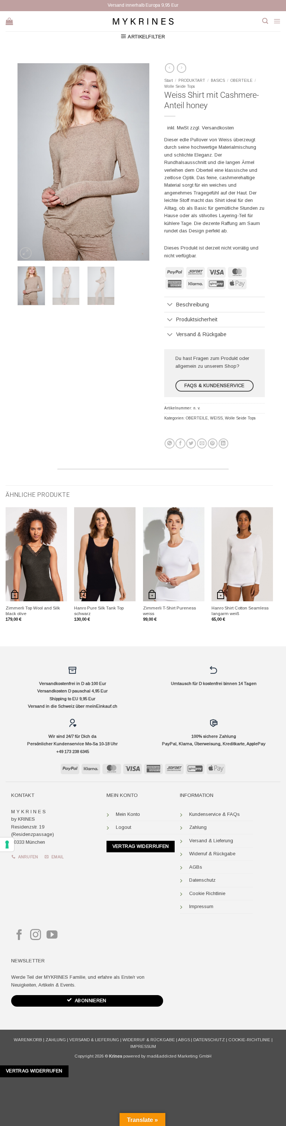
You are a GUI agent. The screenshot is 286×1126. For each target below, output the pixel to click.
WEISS (216, 418)
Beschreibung (192, 305)
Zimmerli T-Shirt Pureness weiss (169, 611)
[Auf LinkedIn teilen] (223, 443)
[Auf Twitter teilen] (191, 443)
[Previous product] (181, 68)
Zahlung (198, 827)
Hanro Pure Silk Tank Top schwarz (99, 611)
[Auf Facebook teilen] (180, 443)
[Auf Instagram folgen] (35, 935)
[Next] (137, 161)
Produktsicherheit (196, 319)
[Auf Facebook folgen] (19, 935)
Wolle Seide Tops (179, 86)
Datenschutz (202, 880)
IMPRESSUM (143, 1046)
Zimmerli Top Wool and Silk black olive (33, 611)
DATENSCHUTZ (209, 1039)
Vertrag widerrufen (140, 846)
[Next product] (169, 68)
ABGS (184, 1039)
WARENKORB (28, 1039)
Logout (123, 827)
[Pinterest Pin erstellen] (212, 443)
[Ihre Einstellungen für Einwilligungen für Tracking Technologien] (7, 844)
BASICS (218, 80)
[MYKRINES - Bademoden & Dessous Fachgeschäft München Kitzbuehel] (143, 21)
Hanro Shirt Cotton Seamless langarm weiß (240, 611)
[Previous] (29, 161)
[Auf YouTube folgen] (52, 935)
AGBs (195, 867)
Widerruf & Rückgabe (212, 853)
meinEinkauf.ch (101, 706)
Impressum (201, 906)
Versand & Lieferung (211, 840)
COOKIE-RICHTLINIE (249, 1039)
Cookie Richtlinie (207, 893)
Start (168, 80)
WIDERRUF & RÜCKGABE (149, 1039)
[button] (265, 21)
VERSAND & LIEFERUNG (94, 1039)
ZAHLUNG (55, 1039)
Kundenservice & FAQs (214, 814)
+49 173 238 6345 (72, 751)
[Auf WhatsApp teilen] (169, 443)
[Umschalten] (170, 305)
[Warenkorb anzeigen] (9, 21)
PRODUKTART (191, 80)
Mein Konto (128, 814)
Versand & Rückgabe (201, 334)
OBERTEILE (241, 80)
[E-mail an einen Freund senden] (202, 443)
